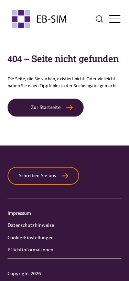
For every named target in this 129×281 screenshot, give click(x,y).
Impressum (19, 213)
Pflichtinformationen (30, 250)
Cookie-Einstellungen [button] (31, 238)
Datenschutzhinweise (31, 225)
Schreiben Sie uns (37, 176)
